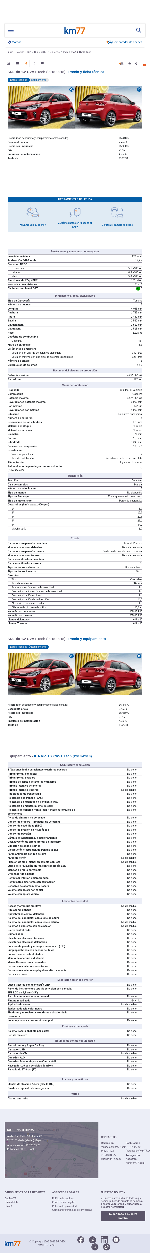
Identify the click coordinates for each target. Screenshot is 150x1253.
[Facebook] (80, 1239)
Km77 (74, 30)
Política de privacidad (64, 1206)
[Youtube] (116, 1239)
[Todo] (42, 63)
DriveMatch (11, 1202)
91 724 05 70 (33, 1145)
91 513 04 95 (28, 1149)
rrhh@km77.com (135, 1162)
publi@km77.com (111, 1158)
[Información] (8, 63)
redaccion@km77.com (113, 1146)
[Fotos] (17, 63)
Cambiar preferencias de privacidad (72, 1209)
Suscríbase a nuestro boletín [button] (123, 1216)
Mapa (38, 1140)
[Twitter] (92, 1239)
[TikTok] (106, 1246)
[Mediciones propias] (34, 63)
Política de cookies (63, 1198)
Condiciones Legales (64, 1202)
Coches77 (10, 1198)
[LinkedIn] (104, 1239)
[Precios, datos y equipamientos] (26, 63)
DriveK (8, 1206)
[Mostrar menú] (11, 30)
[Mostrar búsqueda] (138, 30)
